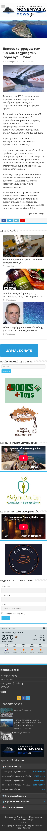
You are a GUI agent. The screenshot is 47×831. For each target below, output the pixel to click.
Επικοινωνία (7, 679)
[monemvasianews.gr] (23, 10)
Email (4, 604)
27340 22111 (39, 780)
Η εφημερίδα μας (9, 675)
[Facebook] (24, 698)
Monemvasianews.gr (23, 819)
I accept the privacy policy (14, 613)
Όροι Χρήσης (23, 828)
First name (6, 586)
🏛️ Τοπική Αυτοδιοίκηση (14, 796)
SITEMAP (5, 687)
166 (43, 789)
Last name (6, 595)
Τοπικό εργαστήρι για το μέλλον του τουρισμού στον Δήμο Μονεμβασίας (28, 722)
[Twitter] (28, 698)
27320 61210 (39, 776)
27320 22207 (39, 772)
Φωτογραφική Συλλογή (12, 683)
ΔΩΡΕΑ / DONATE (19, 350)
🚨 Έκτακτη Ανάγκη (11, 766)
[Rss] (19, 698)
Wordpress (22, 817)
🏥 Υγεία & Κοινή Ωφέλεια (14, 807)
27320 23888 (39, 785)
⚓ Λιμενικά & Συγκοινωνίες (15, 802)
